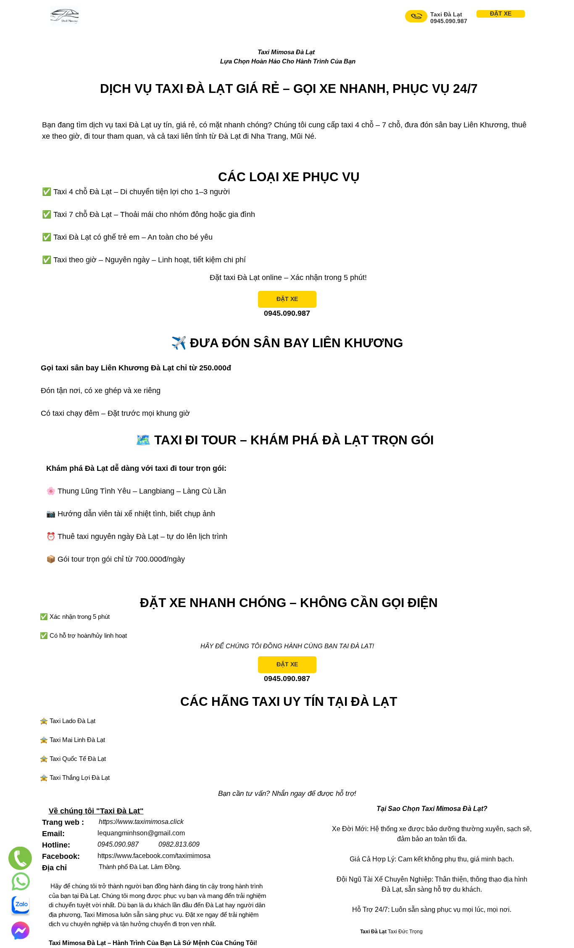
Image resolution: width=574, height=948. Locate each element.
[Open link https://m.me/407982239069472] (20, 931)
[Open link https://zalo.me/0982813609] (20, 905)
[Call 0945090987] (416, 16)
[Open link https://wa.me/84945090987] (21, 881)
